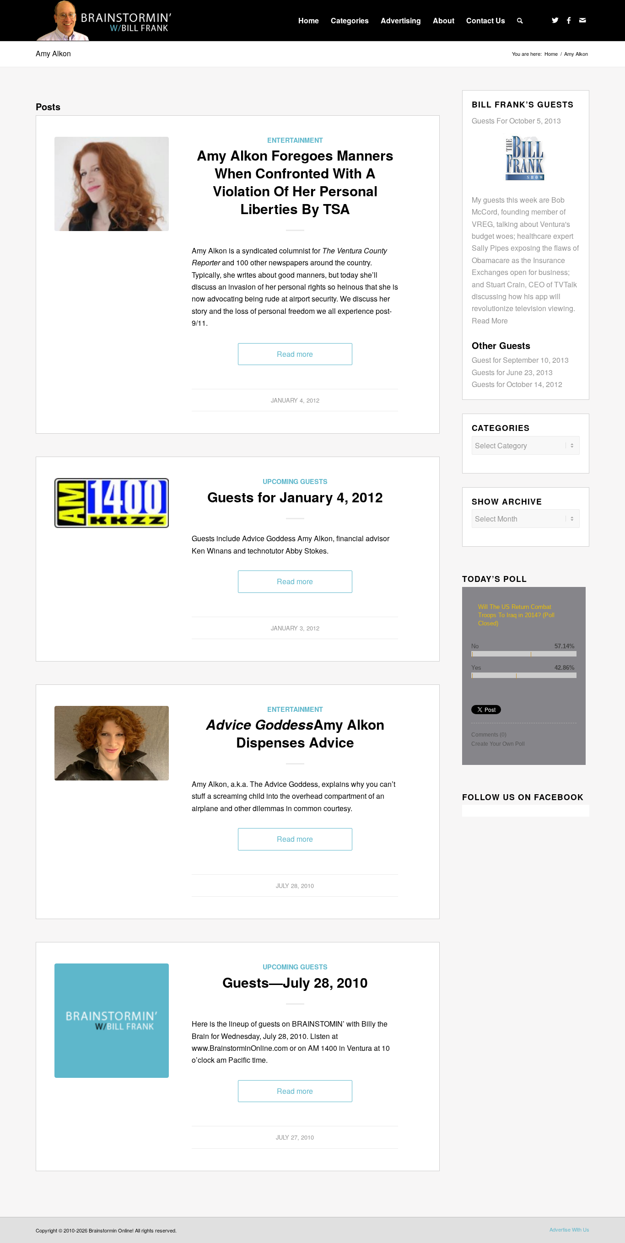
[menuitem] (308, 20)
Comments (488, 735)
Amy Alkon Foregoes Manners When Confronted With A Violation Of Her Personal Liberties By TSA (295, 181)
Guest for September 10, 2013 (520, 360)
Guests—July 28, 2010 (295, 982)
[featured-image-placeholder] (111, 1020)
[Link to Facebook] (569, 20)
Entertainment (295, 140)
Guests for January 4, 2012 (295, 496)
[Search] (520, 20)
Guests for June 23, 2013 (512, 372)
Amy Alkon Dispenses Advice (295, 733)
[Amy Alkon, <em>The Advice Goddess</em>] (111, 763)
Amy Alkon (53, 53)
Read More (490, 320)
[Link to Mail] (582, 20)
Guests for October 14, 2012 (517, 384)
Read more (295, 354)
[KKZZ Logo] (111, 535)
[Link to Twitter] (555, 20)
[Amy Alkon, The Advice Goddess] (111, 194)
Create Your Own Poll (498, 744)
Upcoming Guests (295, 481)
